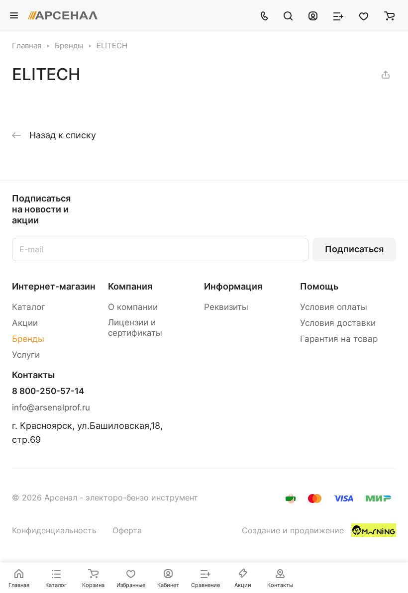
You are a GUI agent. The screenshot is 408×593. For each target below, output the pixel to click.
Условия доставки (338, 323)
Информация (233, 286)
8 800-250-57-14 (48, 391)
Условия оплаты (333, 307)
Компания (130, 286)
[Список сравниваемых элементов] (338, 15)
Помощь (319, 286)
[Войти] (312, 15)
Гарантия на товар (339, 339)
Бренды (28, 339)
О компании (133, 307)
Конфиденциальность (54, 530)
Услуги (26, 355)
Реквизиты (226, 307)
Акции (25, 323)
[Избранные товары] (363, 15)
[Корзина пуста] (389, 15)
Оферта (127, 530)
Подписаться (354, 249)
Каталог (28, 307)
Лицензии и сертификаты (135, 327)
